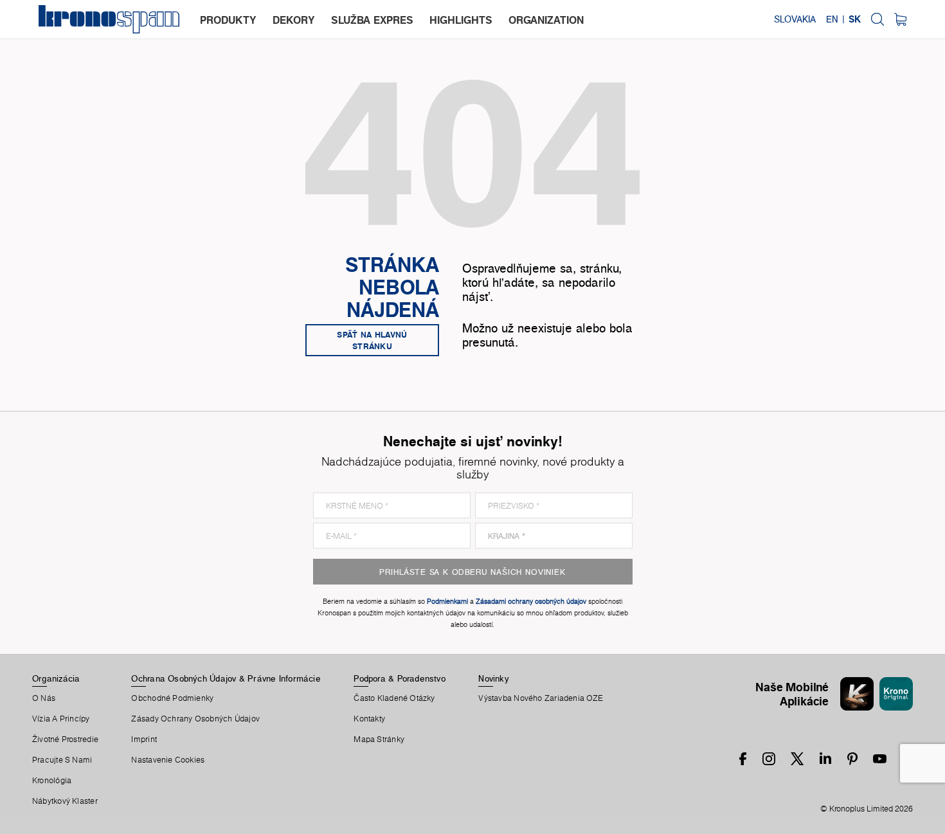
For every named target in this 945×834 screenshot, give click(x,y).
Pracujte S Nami (62, 760)
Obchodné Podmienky (172, 698)
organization (546, 20)
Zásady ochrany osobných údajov (195, 719)
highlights (460, 20)
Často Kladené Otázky (394, 698)
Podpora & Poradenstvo (400, 678)
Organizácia (56, 678)
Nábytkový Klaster (65, 801)
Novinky (493, 678)
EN (832, 19)
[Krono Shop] (900, 19)
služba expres (372, 20)
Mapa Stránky (379, 739)
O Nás (43, 698)
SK (855, 19)
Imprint (144, 739)
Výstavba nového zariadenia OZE (540, 698)
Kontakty (369, 719)
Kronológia (51, 780)
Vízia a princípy (61, 719)
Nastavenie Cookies (167, 760)
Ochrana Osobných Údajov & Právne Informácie (225, 678)
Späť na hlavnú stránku (372, 340)
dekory (294, 20)
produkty (228, 20)
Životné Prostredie (65, 739)
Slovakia (795, 19)
